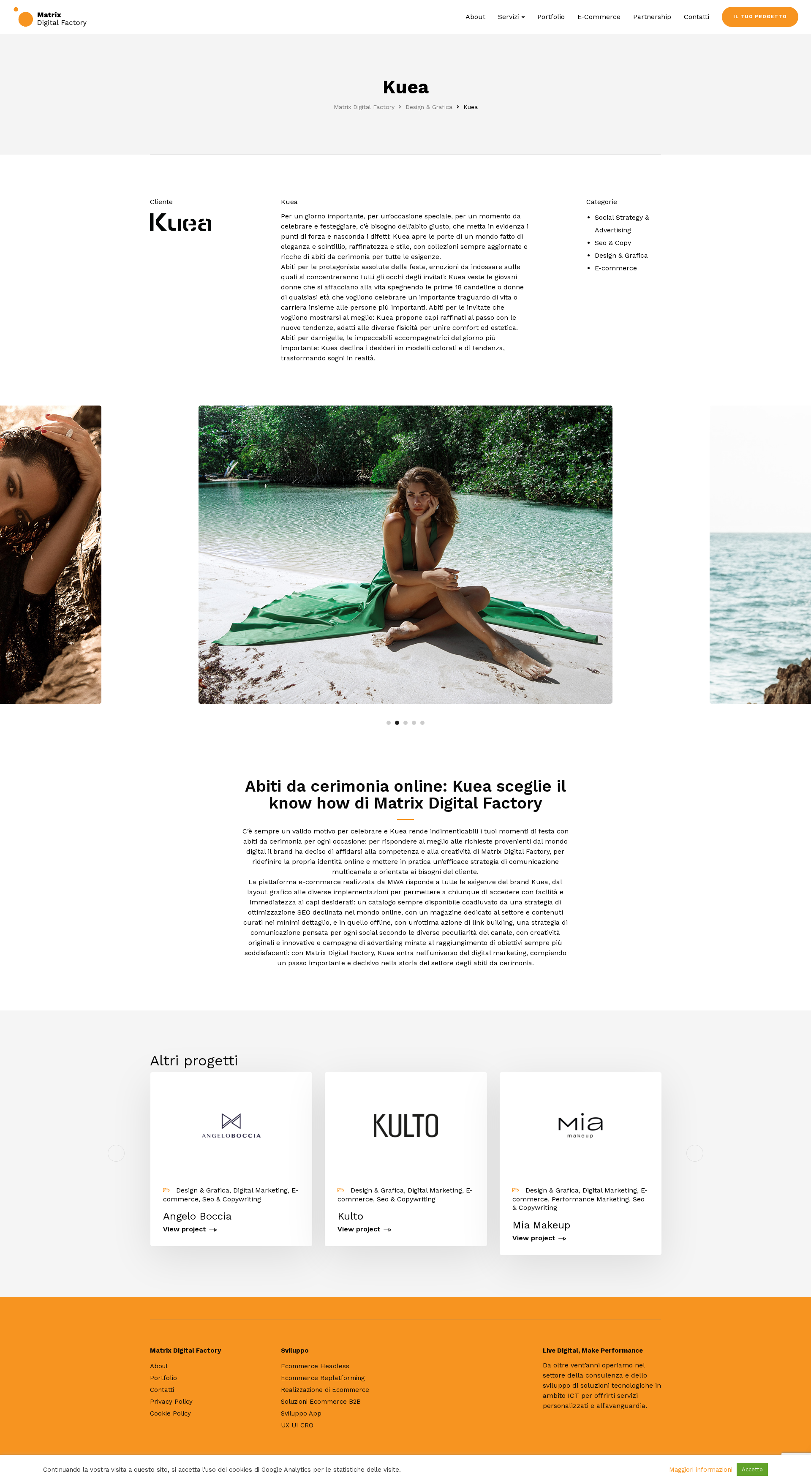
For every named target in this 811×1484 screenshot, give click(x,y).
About (475, 17)
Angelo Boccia (197, 1216)
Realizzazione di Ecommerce (325, 1390)
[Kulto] (405, 1124)
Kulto (350, 1216)
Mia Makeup (541, 1225)
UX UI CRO (297, 1425)
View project (184, 1229)
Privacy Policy (171, 1401)
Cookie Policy (170, 1413)
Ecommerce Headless (315, 1366)
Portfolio (551, 17)
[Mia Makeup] (580, 1124)
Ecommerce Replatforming (323, 1378)
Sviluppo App (301, 1413)
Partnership (652, 17)
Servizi (509, 17)
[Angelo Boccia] (231, 1124)
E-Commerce (598, 17)
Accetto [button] (752, 1469)
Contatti (696, 17)
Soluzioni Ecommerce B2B (321, 1401)
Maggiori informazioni (700, 1469)
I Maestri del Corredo (738, 1225)
